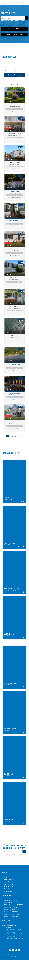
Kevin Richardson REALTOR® (12, 914)
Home (6, 877)
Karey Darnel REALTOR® (11, 916)
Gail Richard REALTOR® (11, 912)
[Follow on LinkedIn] (19, 950)
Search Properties (9, 879)
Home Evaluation (9, 886)
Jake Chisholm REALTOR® (11, 902)
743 (18, 436)
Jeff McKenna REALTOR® (11, 907)
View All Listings (8, 882)
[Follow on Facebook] (13, 950)
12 (11, 85)
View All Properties (14, 34)
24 (14, 85)
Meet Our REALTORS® (10, 884)
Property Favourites (10, 891)
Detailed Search (14, 28)
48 (17, 85)
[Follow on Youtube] (16, 950)
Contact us (7, 889)
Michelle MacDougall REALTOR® (13, 905)
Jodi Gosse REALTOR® (10, 900)
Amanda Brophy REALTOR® (12, 909)
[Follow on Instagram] (10, 950)
